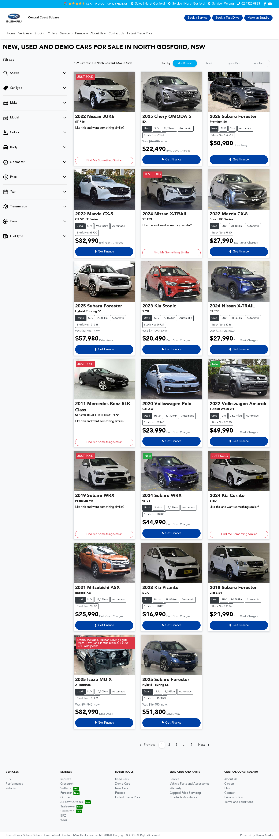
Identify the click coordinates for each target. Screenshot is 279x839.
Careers (229, 783)
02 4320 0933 (250, 3)
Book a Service (197, 17)
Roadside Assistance (183, 797)
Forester (66, 793)
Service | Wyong (223, 3)
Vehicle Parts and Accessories (189, 783)
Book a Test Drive (227, 17)
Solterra (65, 788)
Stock (39, 33)
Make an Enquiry (258, 17)
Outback (66, 797)
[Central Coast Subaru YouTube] (270, 4)
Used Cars (122, 779)
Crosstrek (66, 783)
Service (65, 33)
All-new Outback (71, 802)
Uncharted (67, 811)
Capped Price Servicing (185, 793)
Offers (52, 33)
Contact (230, 793)
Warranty (176, 788)
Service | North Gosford (188, 3)
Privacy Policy (233, 797)
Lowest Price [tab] (258, 63)
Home (11, 33)
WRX (63, 820)
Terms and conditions (238, 802)
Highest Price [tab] (233, 63)
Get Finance (173, 159)
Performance (14, 783)
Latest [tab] (209, 63)
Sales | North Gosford (150, 3)
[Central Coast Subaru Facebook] (265, 4)
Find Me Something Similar (104, 160)
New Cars (121, 788)
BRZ (63, 815)
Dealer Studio (264, 835)
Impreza (65, 779)
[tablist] (221, 63)
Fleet (228, 788)
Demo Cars (122, 783)
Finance (80, 33)
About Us (96, 33)
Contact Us (116, 33)
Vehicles (23, 33)
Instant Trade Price (139, 33)
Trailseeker (67, 806)
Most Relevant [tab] (185, 63)
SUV (8, 779)
